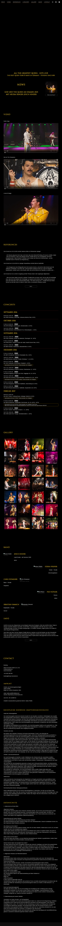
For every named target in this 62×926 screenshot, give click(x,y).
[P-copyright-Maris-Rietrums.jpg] (24, 497)
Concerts (26, 2)
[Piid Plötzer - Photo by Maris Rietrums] (40, 591)
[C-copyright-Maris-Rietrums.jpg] (38, 445)
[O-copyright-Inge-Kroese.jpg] (10, 497)
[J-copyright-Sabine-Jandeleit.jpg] (38, 471)
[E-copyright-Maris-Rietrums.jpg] (10, 458)
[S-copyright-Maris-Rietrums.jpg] (10, 510)
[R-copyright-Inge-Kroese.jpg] (52, 497)
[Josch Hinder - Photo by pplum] (8, 554)
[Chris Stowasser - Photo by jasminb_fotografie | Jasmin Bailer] (25, 579)
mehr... (31, 286)
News (3, 2)
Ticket (16, 315)
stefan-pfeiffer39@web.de (13, 693)
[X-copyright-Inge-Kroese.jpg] (24, 523)
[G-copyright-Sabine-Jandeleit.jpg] (52, 458)
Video (9, 2)
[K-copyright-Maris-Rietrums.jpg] (52, 471)
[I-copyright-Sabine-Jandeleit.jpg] (24, 471)
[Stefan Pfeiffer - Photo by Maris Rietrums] (38, 566)
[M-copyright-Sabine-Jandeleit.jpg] (38, 484)
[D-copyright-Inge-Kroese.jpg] (52, 445)
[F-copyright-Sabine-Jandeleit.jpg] (38, 458)
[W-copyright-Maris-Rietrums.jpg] (10, 523)
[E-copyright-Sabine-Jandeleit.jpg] (24, 458)
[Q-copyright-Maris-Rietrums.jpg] (38, 497)
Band (40, 2)
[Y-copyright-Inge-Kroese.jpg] (38, 523)
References (17, 2)
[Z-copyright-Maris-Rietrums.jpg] (52, 523)
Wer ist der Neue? (51, 94)
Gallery (33, 2)
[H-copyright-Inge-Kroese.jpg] (10, 471)
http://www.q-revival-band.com (15, 694)
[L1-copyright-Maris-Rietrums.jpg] (24, 484)
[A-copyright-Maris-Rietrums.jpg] (10, 445)
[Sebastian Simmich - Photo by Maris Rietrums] (27, 604)
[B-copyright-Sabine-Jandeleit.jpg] (24, 445)
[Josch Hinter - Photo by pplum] (51, 93)
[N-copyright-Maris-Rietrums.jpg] (52, 484)
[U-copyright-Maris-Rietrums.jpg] (38, 510)
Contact (47, 2)
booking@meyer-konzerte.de (11, 676)
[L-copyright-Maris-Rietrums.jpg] (10, 484)
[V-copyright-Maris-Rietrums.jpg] (52, 510)
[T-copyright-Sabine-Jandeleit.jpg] (24, 510)
